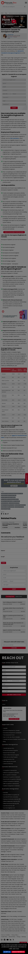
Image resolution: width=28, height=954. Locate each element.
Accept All (7, 952)
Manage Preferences (18, 952)
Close (24, 41)
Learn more (16, 949)
